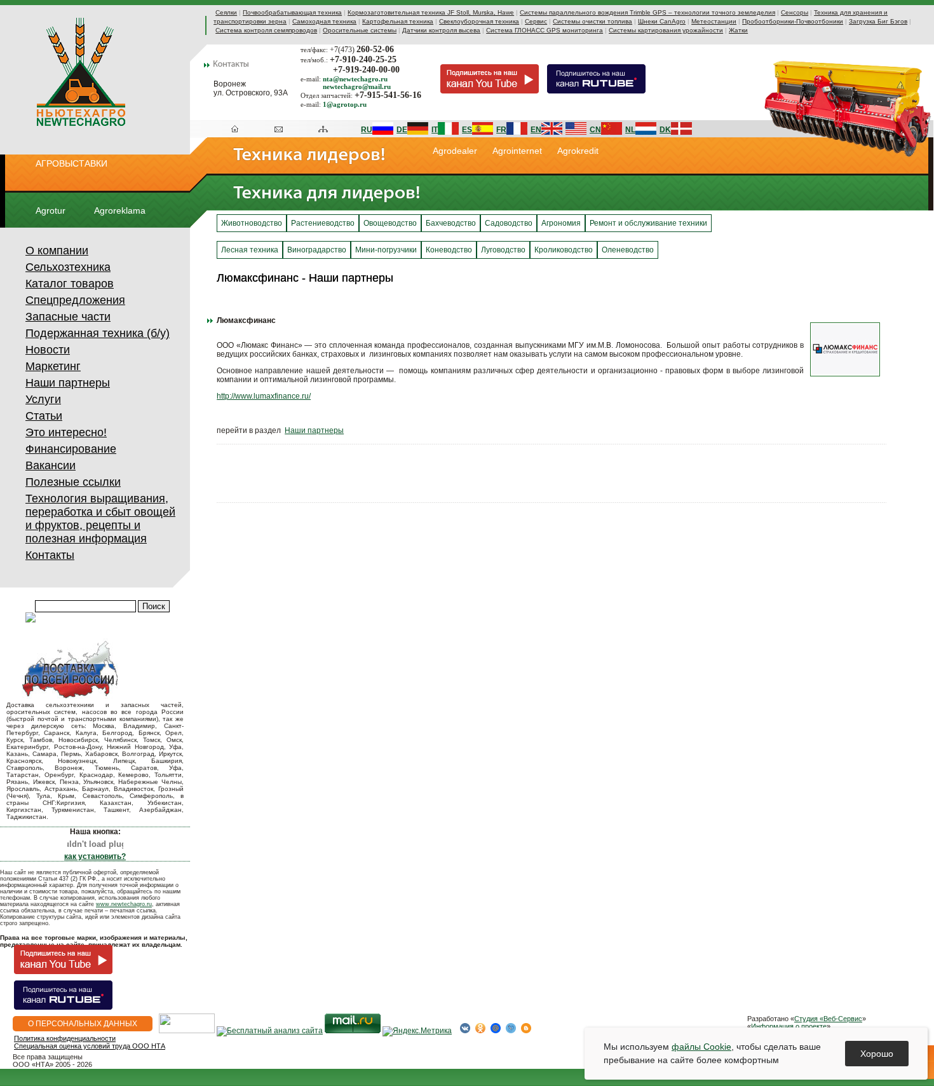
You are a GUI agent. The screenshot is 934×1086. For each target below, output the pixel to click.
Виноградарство (316, 249)
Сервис (536, 21)
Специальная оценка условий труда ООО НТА (89, 1046)
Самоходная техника (324, 21)
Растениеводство (323, 223)
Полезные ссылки (73, 482)
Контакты (49, 555)
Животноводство (251, 223)
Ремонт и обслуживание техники (648, 223)
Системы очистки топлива (592, 21)
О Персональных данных (82, 1023)
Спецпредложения (75, 300)
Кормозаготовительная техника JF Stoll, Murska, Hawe (431, 12)
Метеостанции (713, 21)
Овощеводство (390, 223)
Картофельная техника (397, 21)
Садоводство (508, 223)
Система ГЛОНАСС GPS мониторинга (544, 30)
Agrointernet (517, 151)
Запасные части (68, 316)
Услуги (43, 399)
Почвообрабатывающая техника (292, 12)
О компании (56, 250)
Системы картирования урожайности (666, 30)
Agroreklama (120, 210)
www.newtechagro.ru (124, 904)
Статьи (43, 415)
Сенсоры (794, 12)
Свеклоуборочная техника (479, 21)
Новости (47, 349)
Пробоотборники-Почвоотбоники (792, 21)
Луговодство (503, 249)
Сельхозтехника (68, 267)
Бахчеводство (451, 223)
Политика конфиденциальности (65, 1038)
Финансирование (70, 449)
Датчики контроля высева (441, 30)
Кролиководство (563, 249)
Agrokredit (578, 151)
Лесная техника (249, 249)
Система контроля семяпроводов (266, 30)
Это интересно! (66, 432)
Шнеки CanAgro (662, 21)
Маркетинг (53, 366)
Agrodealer (455, 151)
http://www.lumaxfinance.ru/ (264, 396)
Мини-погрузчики (386, 249)
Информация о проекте (789, 1026)
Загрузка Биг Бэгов (878, 21)
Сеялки (226, 12)
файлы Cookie (701, 1046)
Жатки (738, 30)
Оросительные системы (359, 30)
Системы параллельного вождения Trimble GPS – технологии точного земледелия (647, 12)
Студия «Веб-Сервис (828, 1018)
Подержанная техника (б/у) (97, 333)
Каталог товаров (69, 283)
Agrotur (50, 210)
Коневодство (449, 249)
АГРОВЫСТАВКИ (71, 163)
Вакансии (50, 465)
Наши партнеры (67, 382)
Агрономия (561, 223)
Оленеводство (628, 249)
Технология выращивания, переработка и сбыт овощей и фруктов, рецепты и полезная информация (100, 518)
